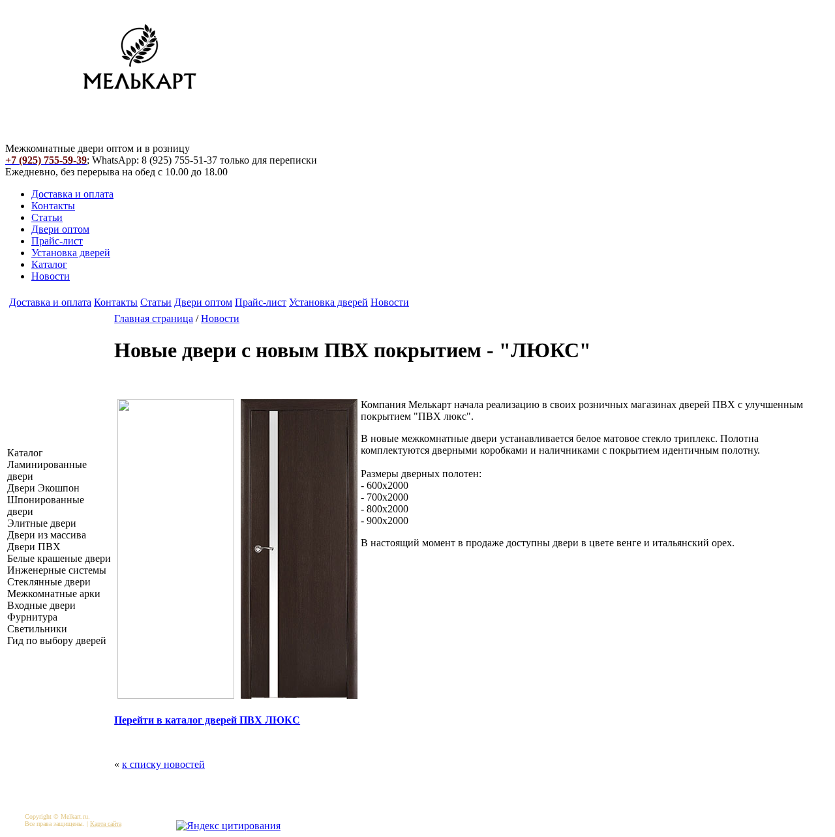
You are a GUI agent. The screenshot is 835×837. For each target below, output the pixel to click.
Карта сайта (105, 823)
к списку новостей (163, 764)
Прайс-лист (57, 240)
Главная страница (153, 318)
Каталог (49, 264)
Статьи (47, 217)
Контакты (53, 205)
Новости (50, 276)
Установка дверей (70, 252)
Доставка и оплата (72, 193)
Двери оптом (60, 229)
